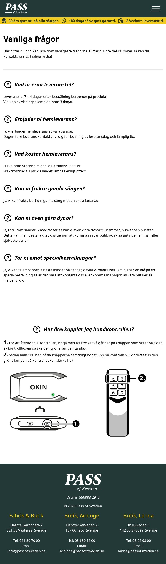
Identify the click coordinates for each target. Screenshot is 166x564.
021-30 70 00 (29, 540)
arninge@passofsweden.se (82, 551)
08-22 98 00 (141, 540)
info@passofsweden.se (26, 551)
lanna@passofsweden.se (138, 551)
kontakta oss (14, 56)
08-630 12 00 (85, 540)
